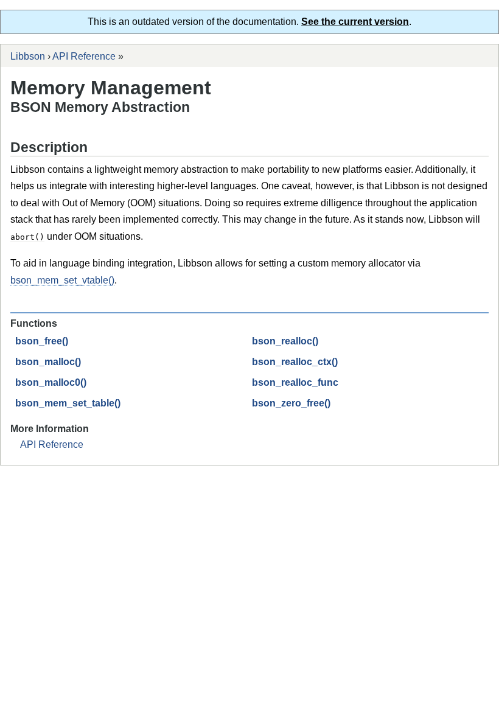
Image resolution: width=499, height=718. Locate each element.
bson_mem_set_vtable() (62, 280)
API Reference (84, 56)
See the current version (355, 21)
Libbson (27, 56)
